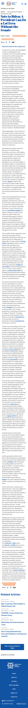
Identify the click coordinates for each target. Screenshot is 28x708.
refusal (9, 181)
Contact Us (14, 697)
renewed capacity (18, 570)
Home (14, 673)
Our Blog (14, 681)
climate (7, 545)
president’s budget (14, 210)
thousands (14, 359)
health (13, 545)
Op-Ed (3, 12)
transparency (20, 321)
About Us (14, 677)
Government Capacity (7, 39)
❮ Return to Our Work (7, 8)
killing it (10, 462)
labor (14, 543)
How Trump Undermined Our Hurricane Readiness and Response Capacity (14, 634)
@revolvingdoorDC (9, 700)
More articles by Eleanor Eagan (12, 647)
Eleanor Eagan (5, 36)
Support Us (14, 693)
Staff (14, 689)
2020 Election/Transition (19, 36)
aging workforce (12, 416)
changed (9, 307)
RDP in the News (14, 685)
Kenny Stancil (5, 601)
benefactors (20, 317)
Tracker (12, 601)
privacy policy (21, 704)
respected (13, 404)
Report (12, 629)
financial (8, 543)
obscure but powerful (11, 350)
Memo (11, 620)
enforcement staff (14, 270)
